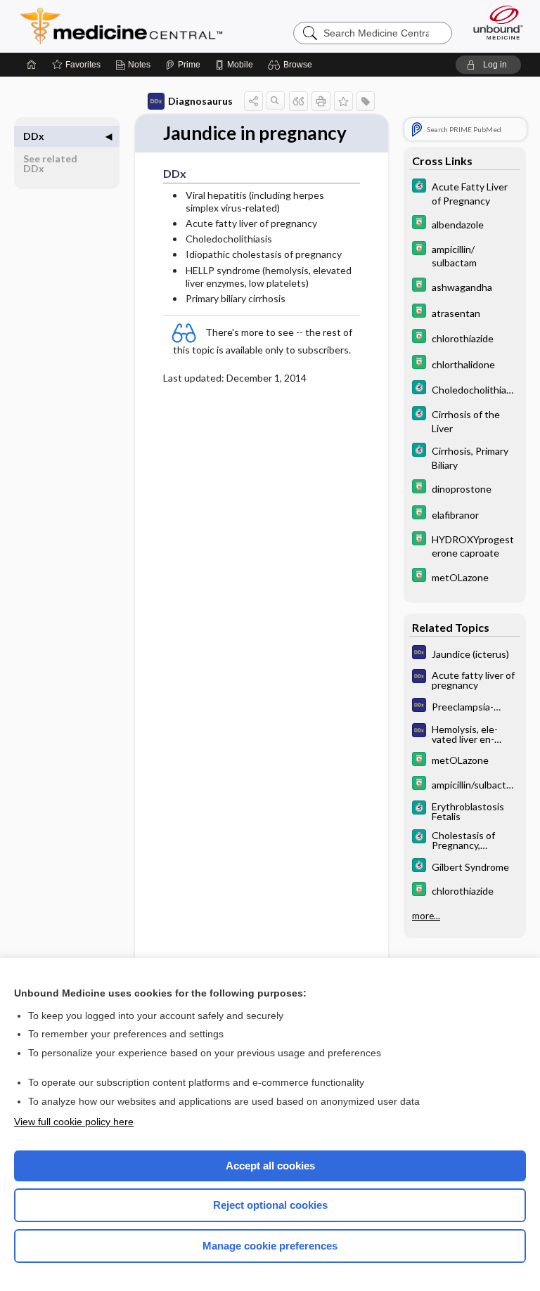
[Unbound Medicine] (494, 22)
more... (426, 915)
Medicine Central (129, 26)
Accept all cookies (270, 1166)
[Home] (32, 65)
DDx (33, 136)
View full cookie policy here (74, 1121)
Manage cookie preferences (270, 1246)
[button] (292, 65)
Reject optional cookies (270, 1205)
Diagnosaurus (200, 101)
